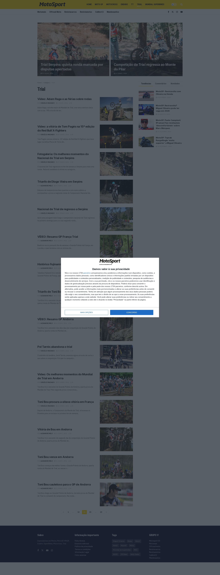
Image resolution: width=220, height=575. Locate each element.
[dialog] (110, 287)
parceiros (87, 273)
